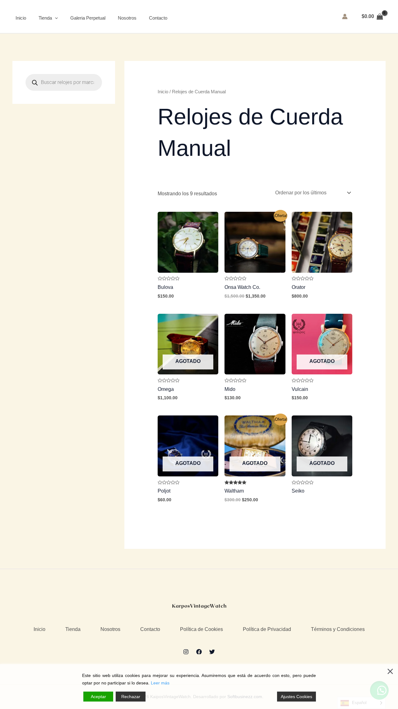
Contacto (158, 18)
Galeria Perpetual (87, 18)
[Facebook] (199, 652)
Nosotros (127, 18)
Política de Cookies (201, 629)
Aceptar (98, 696)
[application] (55, 18)
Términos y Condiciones (338, 629)
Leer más (160, 682)
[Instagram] (186, 652)
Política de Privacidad (267, 629)
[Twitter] (212, 652)
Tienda (45, 18)
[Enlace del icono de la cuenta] (345, 16)
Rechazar (130, 696)
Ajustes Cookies (296, 696)
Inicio (21, 18)
